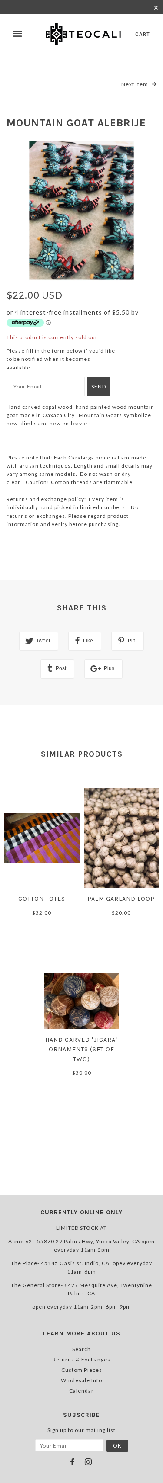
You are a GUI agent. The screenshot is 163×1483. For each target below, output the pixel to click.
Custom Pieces (81, 1370)
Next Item (135, 84)
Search (81, 1349)
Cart (142, 34)
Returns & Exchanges (81, 1359)
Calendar (81, 1390)
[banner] (84, 34)
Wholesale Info (81, 1380)
